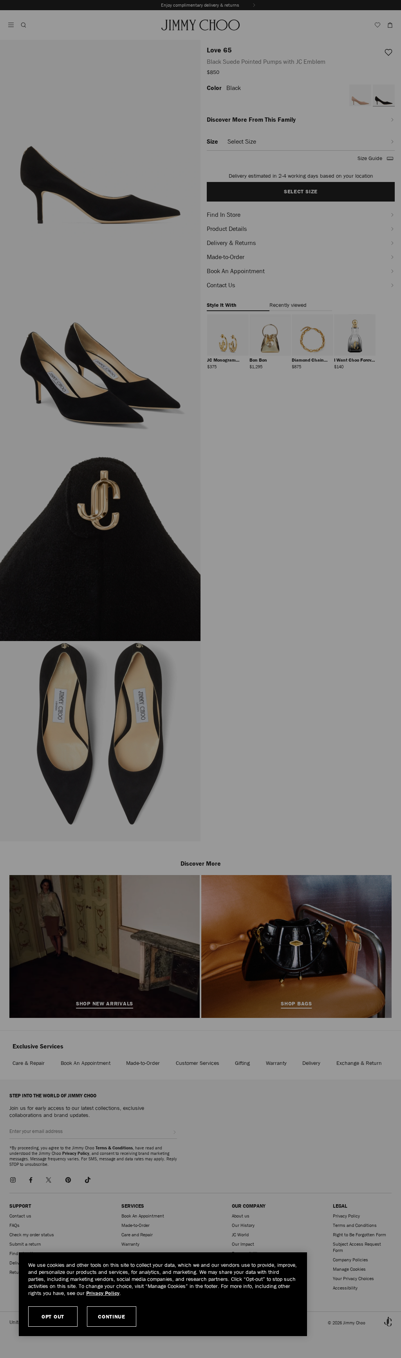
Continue (111, 1316)
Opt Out (53, 1316)
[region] (163, 1294)
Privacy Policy (102, 1293)
